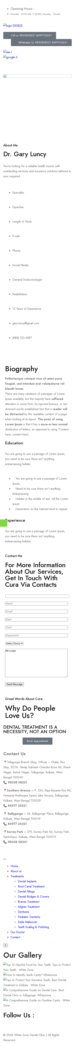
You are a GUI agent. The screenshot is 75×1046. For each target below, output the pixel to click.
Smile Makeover (27, 922)
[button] (37, 67)
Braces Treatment (28, 902)
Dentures (23, 912)
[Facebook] (7, 1022)
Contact (15, 937)
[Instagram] (17, 1022)
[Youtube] (27, 1022)
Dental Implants (27, 881)
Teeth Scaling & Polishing (33, 927)
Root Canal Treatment (31, 886)
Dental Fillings (26, 891)
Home (14, 866)
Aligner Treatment (29, 907)
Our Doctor (18, 932)
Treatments (17, 876)
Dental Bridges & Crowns (33, 896)
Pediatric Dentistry (29, 917)
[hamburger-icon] (4, 859)
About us (16, 871)
